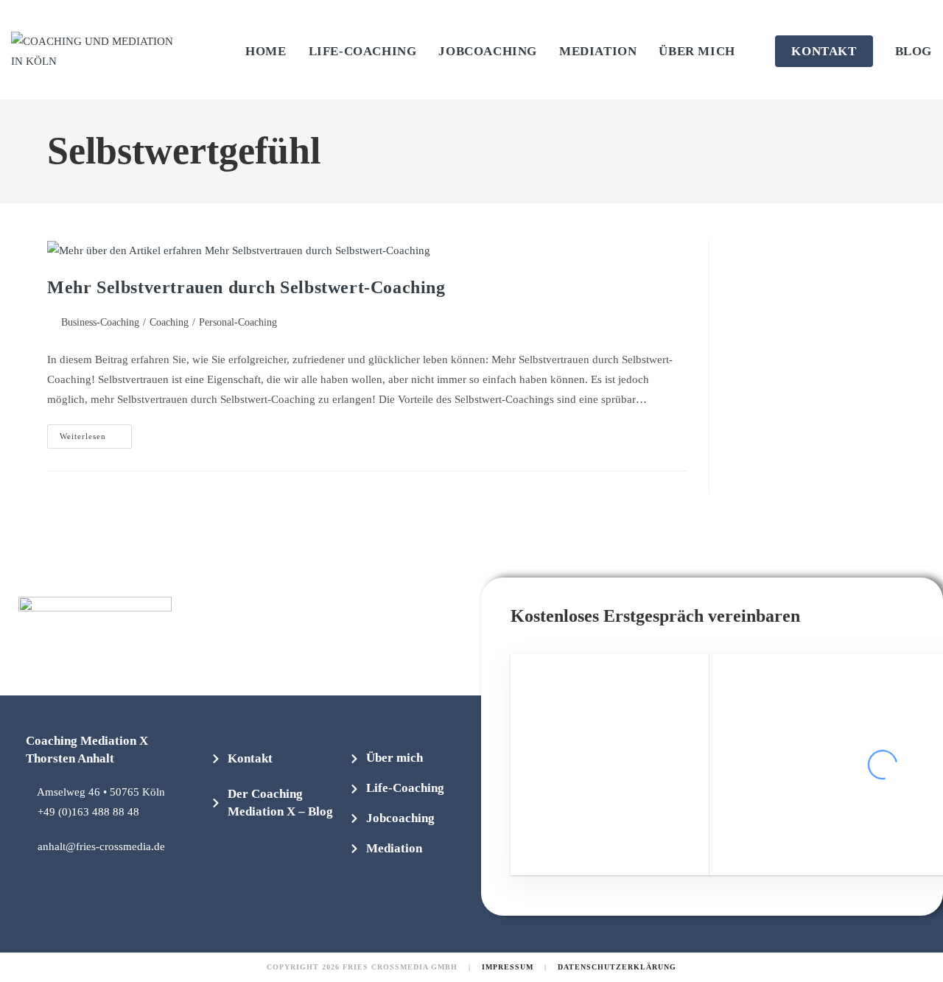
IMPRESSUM (507, 967)
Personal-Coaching (238, 322)
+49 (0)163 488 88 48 (88, 812)
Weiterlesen (96, 432)
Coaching (169, 322)
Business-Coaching (100, 322)
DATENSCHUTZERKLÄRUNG (617, 967)
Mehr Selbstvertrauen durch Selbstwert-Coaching (246, 287)
